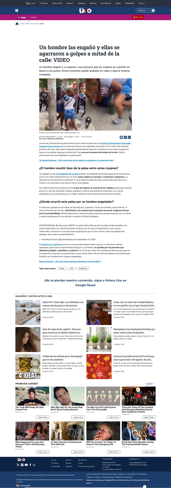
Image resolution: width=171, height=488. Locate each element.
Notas (62, 268)
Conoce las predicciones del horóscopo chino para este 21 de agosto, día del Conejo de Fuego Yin (134, 358)
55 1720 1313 (133, 465)
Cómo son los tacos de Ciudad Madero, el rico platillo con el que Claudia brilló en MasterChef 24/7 (134, 304)
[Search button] (153, 10)
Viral (71, 268)
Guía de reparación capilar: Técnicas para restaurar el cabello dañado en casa (61, 331)
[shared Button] (129, 137)
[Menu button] (25, 10)
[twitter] (18, 465)
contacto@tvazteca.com (137, 462)
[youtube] (26, 465)
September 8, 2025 (86, 239)
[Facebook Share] (121, 137)
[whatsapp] (34, 465)
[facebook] (30, 465)
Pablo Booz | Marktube (55, 139)
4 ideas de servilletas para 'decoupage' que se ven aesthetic (62, 358)
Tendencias (83, 268)
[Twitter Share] (125, 137)
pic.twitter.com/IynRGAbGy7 (61, 234)
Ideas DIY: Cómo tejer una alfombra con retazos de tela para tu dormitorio (63, 304)
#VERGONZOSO (47, 225)
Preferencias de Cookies (109, 474)
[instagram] (22, 465)
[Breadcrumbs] (18, 23)
